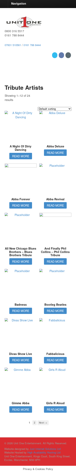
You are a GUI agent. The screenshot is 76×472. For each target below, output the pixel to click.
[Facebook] (62, 55)
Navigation (18, 3)
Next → (43, 422)
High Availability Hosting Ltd (43, 452)
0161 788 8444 (32, 45)
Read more (20, 156)
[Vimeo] (68, 55)
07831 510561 (13, 45)
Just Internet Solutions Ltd (45, 449)
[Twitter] (55, 55)
